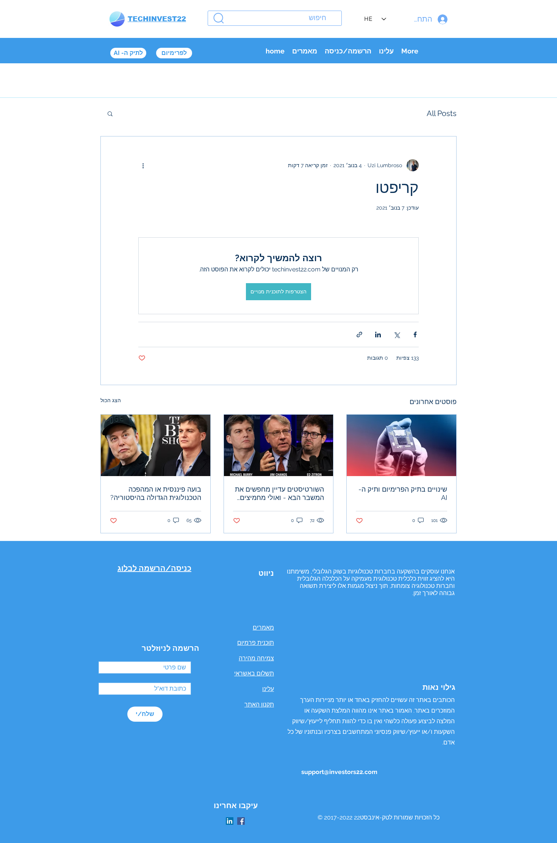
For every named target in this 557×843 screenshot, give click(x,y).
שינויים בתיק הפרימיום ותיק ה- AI (402, 493)
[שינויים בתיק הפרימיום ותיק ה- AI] (401, 445)
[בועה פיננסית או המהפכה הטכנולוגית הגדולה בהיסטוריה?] (155, 445)
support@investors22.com (339, 772)
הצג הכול (110, 400)
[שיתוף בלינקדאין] (378, 334)
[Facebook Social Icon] (241, 821)
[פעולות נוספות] (142, 165)
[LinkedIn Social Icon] (229, 821)
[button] (110, 113)
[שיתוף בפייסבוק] (415, 334)
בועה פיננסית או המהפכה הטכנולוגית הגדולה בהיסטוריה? (155, 493)
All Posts (442, 113)
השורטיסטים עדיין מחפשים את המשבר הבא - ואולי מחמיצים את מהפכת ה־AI (279, 493)
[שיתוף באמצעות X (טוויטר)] (396, 334)
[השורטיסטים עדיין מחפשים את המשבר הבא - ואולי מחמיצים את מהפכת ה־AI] (278, 445)
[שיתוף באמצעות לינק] (359, 334)
